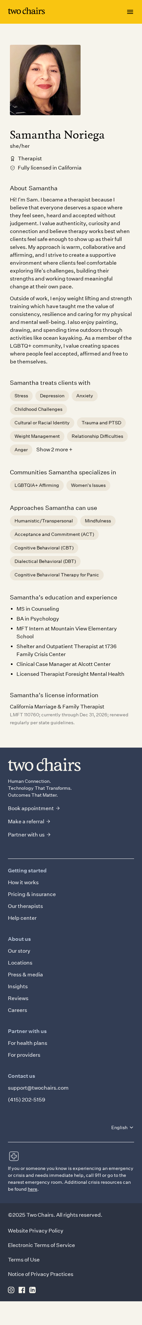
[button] (122, 1127)
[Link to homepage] (26, 12)
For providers (24, 1055)
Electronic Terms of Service (41, 1245)
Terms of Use (24, 1260)
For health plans (27, 1043)
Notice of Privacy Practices (40, 1274)
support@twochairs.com (38, 1088)
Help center (22, 918)
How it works (23, 882)
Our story (19, 951)
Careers (17, 1010)
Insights (18, 986)
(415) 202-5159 (26, 1100)
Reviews (18, 998)
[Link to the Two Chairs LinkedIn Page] (32, 1289)
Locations (20, 963)
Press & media (25, 974)
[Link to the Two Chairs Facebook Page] (21, 1289)
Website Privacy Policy (35, 1231)
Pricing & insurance (32, 894)
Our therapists (25, 906)
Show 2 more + (54, 449)
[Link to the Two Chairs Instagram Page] (11, 1289)
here (32, 1189)
